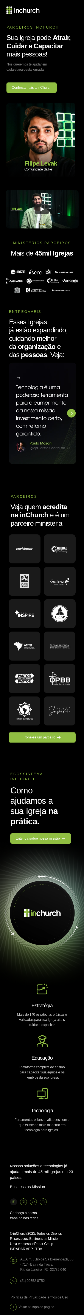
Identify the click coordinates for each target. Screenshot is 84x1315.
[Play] (42, 209)
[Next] (71, 413)
